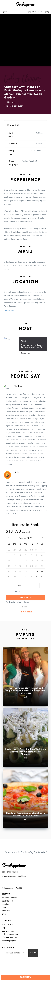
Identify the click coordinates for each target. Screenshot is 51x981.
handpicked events (9, 898)
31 (14, 576)
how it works (7, 924)
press (4, 914)
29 (42, 571)
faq (3, 928)
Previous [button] (5, 38)
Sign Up (46, 12)
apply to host (7, 901)
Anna (23, 341)
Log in (40, 12)
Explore (4, 12)
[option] (25, 40)
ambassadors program (11, 934)
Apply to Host (31, 12)
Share (25, 607)
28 (36, 571)
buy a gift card (8, 931)
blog (4, 907)
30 (9, 576)
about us (5, 904)
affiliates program (9, 937)
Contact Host (8, 311)
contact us (6, 911)
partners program (9, 941)
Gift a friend (26, 612)
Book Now (25, 598)
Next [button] (45, 38)
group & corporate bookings (14, 876)
